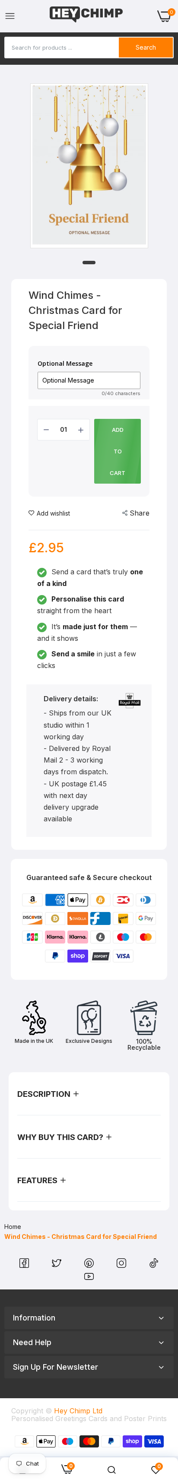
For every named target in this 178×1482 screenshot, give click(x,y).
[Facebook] (25, 1265)
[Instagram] (122, 1265)
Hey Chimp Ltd (78, 1410)
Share (139, 513)
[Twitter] (58, 1265)
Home (12, 1226)
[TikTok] (154, 1265)
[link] (111, 1470)
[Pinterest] (90, 1265)
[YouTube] (89, 1278)
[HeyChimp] (86, 16)
